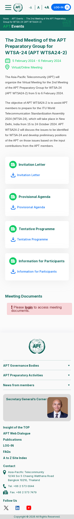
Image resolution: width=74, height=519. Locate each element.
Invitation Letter (28, 175)
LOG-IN (59, 7)
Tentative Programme (32, 239)
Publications (12, 439)
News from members (18, 385)
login (29, 307)
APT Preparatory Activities (23, 375)
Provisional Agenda (31, 207)
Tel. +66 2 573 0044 (21, 486)
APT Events (17, 18)
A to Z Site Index (15, 458)
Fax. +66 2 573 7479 (23, 492)
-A (30, 7)
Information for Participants (37, 271)
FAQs (7, 451)
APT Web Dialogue (16, 433)
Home (6, 18)
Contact (9, 466)
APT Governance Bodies (21, 365)
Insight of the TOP (16, 427)
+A (46, 7)
